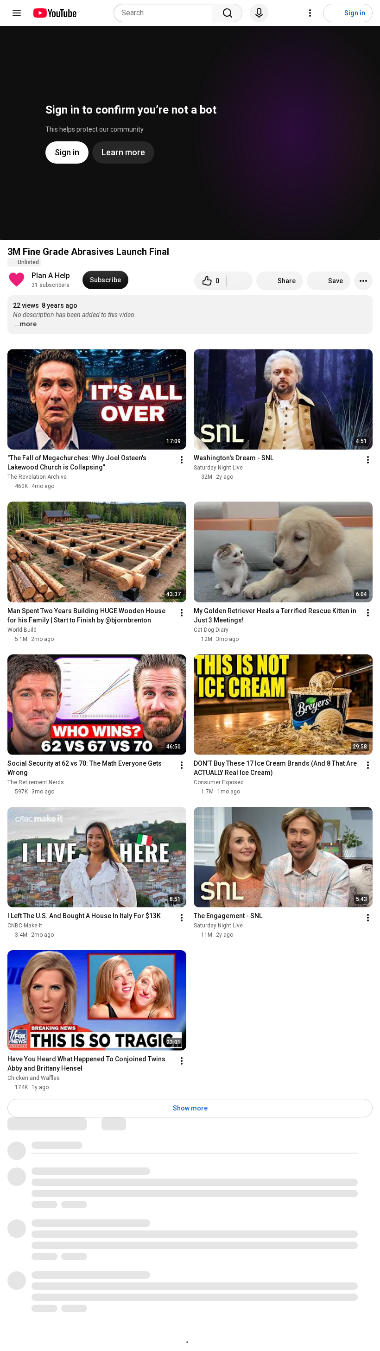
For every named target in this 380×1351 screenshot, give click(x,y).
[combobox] (166, 13)
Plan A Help (51, 275)
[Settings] (310, 13)
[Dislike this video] (240, 281)
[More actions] (363, 281)
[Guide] (16, 13)
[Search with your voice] (259, 13)
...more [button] (25, 324)
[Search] (227, 13)
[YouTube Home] (54, 13)
